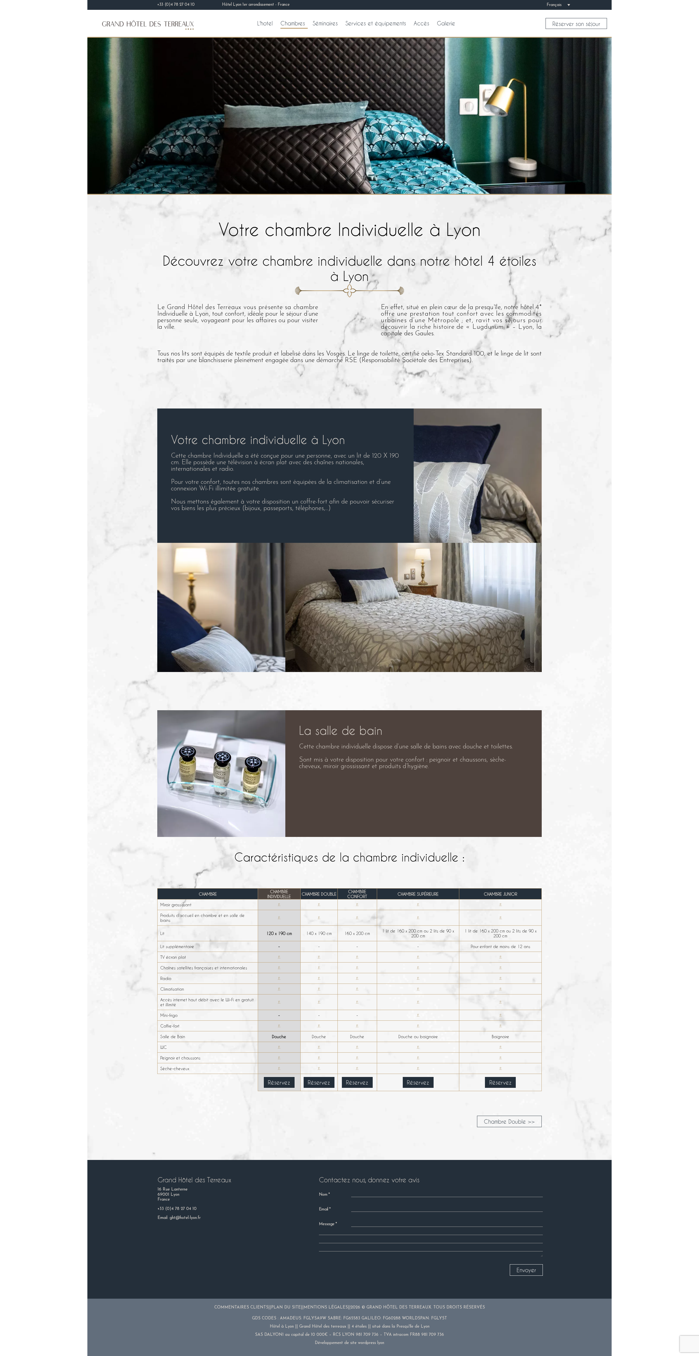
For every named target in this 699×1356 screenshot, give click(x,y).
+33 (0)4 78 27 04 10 (177, 1209)
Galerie (446, 23)
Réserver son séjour (576, 23)
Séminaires (325, 23)
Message (326, 1224)
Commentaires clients (241, 1307)
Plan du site (286, 1307)
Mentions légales (326, 1307)
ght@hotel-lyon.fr (185, 1218)
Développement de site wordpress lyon (349, 1343)
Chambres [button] (292, 23)
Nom (323, 1195)
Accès (421, 23)
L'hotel (265, 23)
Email (323, 1209)
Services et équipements (375, 23)
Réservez (279, 1082)
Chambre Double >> (509, 1121)
